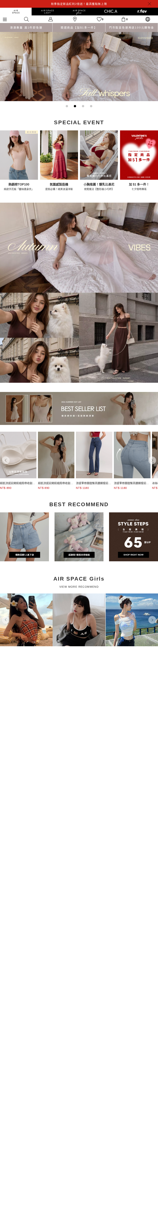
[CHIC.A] (110, 11)
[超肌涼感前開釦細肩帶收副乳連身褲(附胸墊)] (18, 455)
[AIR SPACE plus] (79, 11)
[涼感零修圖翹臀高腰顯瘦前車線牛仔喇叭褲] (94, 455)
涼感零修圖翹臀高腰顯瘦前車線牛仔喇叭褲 (93, 483)
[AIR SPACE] (16, 11)
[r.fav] (142, 11)
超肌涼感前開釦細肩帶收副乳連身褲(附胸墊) (17, 483)
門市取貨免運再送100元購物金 (131, 27)
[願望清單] (99, 19)
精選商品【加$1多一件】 (79, 27)
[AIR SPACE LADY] (47, 11)
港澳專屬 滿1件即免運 (26, 27)
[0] (123, 19)
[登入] (50, 19)
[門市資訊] (74, 19)
